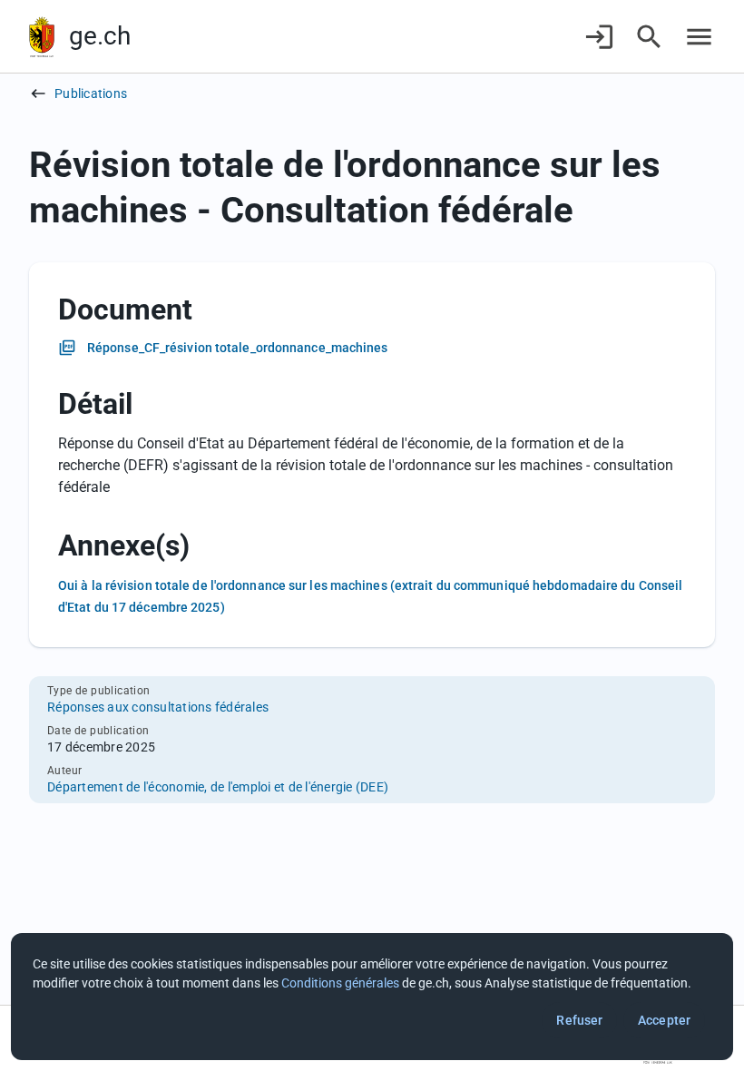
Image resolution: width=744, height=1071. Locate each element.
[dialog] (372, 996)
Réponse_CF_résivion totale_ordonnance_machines (237, 347)
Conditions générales (340, 983)
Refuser (579, 1020)
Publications (90, 93)
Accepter (664, 1020)
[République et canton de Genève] (41, 36)
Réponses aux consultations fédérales (158, 707)
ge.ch (100, 36)
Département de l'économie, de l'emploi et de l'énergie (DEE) (217, 787)
